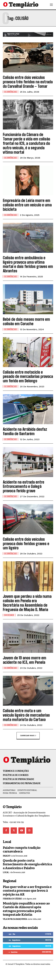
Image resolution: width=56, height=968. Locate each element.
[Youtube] (21, 830)
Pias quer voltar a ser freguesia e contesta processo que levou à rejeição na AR (27, 890)
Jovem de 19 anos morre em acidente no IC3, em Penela (24, 660)
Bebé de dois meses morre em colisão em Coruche (26, 321)
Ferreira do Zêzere (12, 898)
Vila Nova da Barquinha (15, 919)
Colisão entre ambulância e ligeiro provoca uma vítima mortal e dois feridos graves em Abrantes (28, 264)
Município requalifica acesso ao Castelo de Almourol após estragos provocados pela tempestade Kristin (26, 909)
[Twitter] (14, 830)
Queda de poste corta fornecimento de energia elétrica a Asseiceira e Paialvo (27, 864)
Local (6, 872)
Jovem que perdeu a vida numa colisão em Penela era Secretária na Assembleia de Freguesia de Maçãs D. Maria (27, 603)
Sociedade (9, 615)
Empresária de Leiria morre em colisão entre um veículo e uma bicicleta (27, 205)
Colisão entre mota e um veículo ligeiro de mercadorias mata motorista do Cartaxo (26, 715)
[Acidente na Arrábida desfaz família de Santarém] (28, 409)
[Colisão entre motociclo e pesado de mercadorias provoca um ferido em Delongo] (28, 352)
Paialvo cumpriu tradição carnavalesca (21, 849)
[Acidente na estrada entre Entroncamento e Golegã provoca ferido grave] (28, 462)
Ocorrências (10, 91)
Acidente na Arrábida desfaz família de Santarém (25, 431)
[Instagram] (29, 830)
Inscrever (46, 952)
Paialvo (6, 856)
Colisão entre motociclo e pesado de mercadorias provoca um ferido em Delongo (28, 376)
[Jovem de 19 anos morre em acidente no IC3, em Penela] (28, 638)
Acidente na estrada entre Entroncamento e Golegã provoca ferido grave (23, 486)
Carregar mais (27, 736)
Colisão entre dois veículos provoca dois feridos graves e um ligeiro (26, 543)
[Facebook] (6, 830)
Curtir (48, 934)
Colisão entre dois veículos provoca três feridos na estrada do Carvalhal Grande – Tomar (28, 82)
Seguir (48, 940)
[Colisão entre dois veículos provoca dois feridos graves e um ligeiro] (28, 519)
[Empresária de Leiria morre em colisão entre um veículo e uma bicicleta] (28, 180)
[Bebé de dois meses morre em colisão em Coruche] (28, 299)
